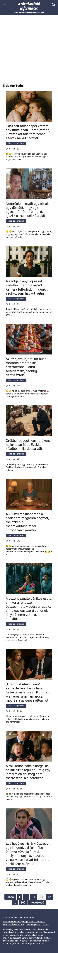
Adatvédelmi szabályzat (14, 921)
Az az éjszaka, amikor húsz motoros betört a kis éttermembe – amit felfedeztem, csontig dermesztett (26, 367)
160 (23, 902)
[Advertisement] (29, 51)
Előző (10, 897)
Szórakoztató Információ (29, 6)
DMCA (46, 924)
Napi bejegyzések (16, 143)
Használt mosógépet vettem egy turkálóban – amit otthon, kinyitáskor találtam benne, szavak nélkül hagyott (28, 132)
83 (33, 897)
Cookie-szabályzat (36, 921)
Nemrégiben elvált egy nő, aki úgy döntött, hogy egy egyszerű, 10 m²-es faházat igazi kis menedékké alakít (28, 210)
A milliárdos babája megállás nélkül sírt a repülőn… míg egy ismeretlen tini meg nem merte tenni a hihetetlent (28, 772)
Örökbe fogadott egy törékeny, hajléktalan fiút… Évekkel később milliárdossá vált (28, 444)
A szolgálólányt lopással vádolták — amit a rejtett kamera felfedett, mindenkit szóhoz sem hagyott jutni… (27, 287)
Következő (37, 902)
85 (49, 897)
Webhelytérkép (34, 924)
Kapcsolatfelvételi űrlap (14, 924)
